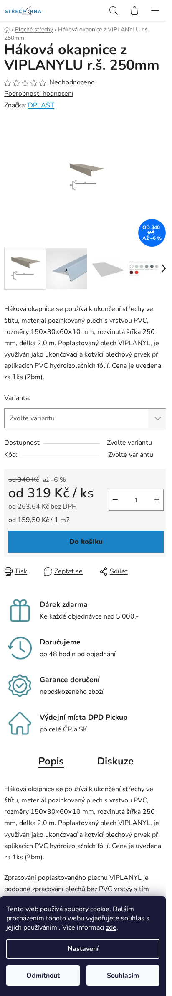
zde (111, 927)
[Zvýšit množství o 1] (157, 499)
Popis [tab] (51, 761)
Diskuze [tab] (115, 761)
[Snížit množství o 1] (115, 499)
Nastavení (83, 948)
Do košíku (86, 541)
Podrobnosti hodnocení (38, 93)
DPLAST (41, 105)
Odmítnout (43, 975)
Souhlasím (123, 975)
